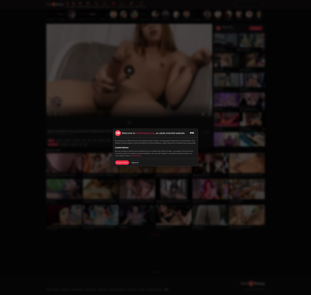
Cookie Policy (136, 156)
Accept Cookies (122, 162)
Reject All (135, 162)
